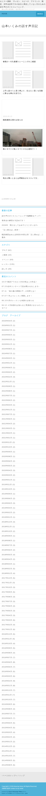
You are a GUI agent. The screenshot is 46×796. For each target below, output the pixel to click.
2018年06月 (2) (8, 550)
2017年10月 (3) (8, 587)
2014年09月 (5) (8, 760)
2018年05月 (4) (8, 555)
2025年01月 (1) (8, 344)
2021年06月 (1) (8, 419)
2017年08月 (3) (8, 597)
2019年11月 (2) (8, 484)
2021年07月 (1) (8, 414)
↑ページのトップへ (9, 775)
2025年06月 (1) (8, 335)
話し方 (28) (7, 269)
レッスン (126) (8, 264)
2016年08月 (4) (8, 653)
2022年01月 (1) (8, 410)
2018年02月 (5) (8, 569)
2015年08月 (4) (8, 709)
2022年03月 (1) (8, 405)
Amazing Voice (18, 786)
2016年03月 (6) (8, 676)
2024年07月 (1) (8, 353)
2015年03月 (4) (8, 732)
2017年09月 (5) (8, 592)
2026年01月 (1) (8, 325)
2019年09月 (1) (8, 494)
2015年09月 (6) (8, 704)
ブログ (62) (7, 250)
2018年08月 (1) (8, 540)
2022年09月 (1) (8, 386)
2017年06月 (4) (8, 606)
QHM (26, 793)
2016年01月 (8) (8, 685)
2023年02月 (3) (8, 377)
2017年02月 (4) (8, 625)
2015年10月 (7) (8, 699)
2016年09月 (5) (8, 648)
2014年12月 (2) (8, 746)
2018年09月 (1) (8, 536)
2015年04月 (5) (8, 728)
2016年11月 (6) (8, 639)
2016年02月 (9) (8, 681)
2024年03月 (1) (8, 358)
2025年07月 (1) (8, 330)
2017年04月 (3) (8, 615)
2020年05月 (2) (8, 466)
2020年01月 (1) (8, 480)
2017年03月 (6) (8, 620)
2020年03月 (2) (8, 475)
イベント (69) (7, 260)
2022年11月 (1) (8, 381)
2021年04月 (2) (8, 424)
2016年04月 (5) (8, 671)
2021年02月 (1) (8, 433)
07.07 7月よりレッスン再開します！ (17, 296)
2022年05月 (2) (8, 400)
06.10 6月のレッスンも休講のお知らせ (18, 300)
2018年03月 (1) (8, 564)
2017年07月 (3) (8, 601)
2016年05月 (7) (8, 667)
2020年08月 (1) (8, 456)
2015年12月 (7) (8, 690)
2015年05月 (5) (8, 723)
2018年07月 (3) (8, 545)
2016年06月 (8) (8, 662)
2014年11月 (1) (8, 751)
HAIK (4, 13)
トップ (22, 775)
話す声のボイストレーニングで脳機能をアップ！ (22, 216)
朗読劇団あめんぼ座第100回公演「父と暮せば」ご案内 (22, 236)
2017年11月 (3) (8, 583)
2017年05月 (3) (8, 611)
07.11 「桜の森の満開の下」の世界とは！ (19, 291)
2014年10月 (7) (8, 756)
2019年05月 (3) (8, 503)
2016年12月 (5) (8, 634)
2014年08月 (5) (8, 765)
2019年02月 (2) (8, 512)
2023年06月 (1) (8, 368)
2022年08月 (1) (8, 391)
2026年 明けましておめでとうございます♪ (20, 225)
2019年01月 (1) (8, 517)
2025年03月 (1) (8, 339)
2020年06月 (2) (8, 461)
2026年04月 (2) (8, 321)
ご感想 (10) (7, 255)
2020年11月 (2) (8, 442)
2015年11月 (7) (8, 695)
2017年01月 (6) (8, 629)
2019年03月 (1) (8, 508)
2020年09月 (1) (8, 452)
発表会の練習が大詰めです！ (13, 220)
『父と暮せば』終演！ (11, 230)
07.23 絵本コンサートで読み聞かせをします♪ (20, 286)
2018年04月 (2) (8, 559)
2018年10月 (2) (8, 531)
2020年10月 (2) (8, 447)
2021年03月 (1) (8, 428)
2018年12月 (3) (8, 522)
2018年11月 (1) (8, 526)
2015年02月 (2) (8, 737)
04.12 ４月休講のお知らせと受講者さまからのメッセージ (23, 306)
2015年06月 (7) (8, 718)
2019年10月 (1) (8, 489)
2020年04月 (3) (8, 470)
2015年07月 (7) (8, 714)
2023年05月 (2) (8, 372)
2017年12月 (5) (8, 578)
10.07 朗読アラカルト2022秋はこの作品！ (19, 282)
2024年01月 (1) (8, 363)
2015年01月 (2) (8, 742)
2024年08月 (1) (8, 349)
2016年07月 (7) (8, 657)
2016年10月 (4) (8, 643)
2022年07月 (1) (8, 395)
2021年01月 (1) (8, 438)
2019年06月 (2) (8, 498)
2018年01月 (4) (8, 573)
